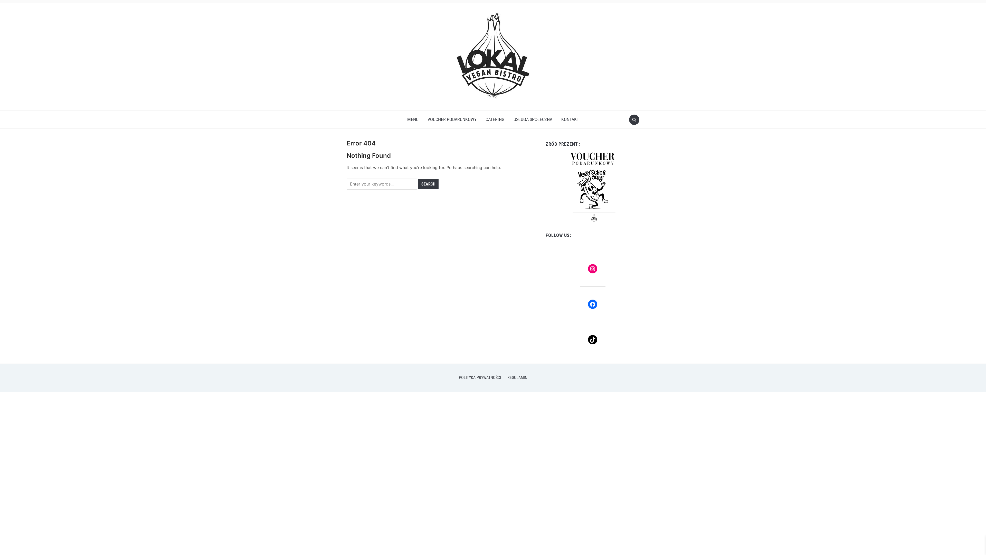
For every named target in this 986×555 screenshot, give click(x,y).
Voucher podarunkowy (452, 119)
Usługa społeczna (533, 119)
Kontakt (570, 119)
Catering (495, 119)
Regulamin (517, 377)
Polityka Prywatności (480, 377)
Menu (413, 119)
